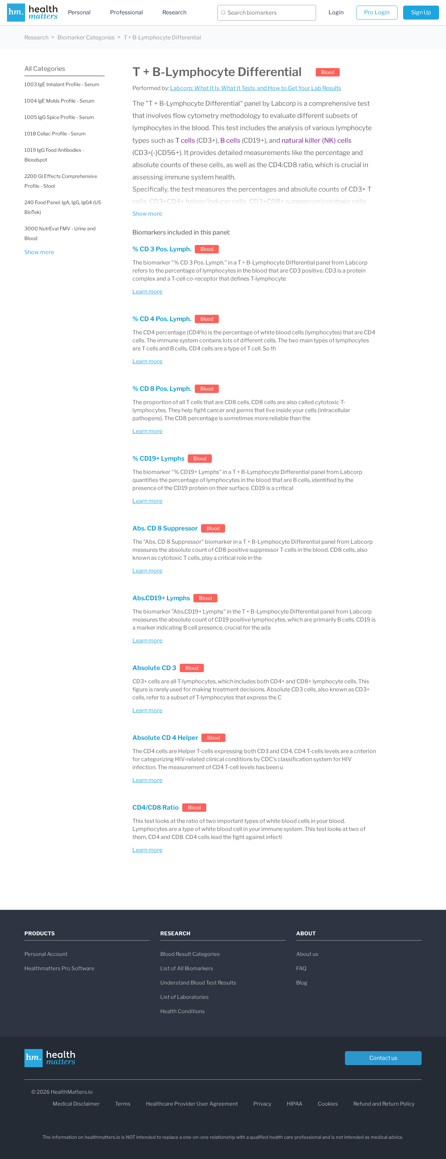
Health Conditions (182, 1011)
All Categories (44, 68)
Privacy (262, 1104)
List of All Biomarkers (186, 968)
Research (174, 12)
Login (336, 12)
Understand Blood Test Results (198, 983)
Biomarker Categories (86, 37)
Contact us (383, 1058)
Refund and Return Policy (384, 1104)
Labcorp (283, 103)
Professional (126, 12)
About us (307, 954)
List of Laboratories (184, 997)
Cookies (328, 1104)
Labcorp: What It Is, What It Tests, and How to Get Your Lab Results (255, 88)
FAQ (301, 968)
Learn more (147, 291)
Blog (301, 983)
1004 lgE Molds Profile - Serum (59, 101)
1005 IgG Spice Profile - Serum (59, 117)
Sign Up (421, 12)
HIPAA (294, 1104)
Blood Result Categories (190, 954)
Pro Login (377, 12)
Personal (79, 12)
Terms (123, 1104)
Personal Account (46, 954)
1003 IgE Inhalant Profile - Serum (61, 84)
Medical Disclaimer (76, 1104)
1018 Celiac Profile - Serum (55, 133)
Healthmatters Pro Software (59, 968)
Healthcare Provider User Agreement (192, 1104)
